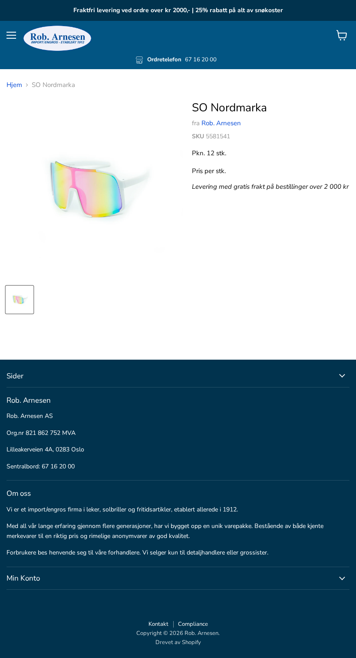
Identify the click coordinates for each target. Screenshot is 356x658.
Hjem (14, 85)
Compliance (193, 624)
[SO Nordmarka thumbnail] (19, 300)
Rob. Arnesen (221, 123)
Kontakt (158, 624)
